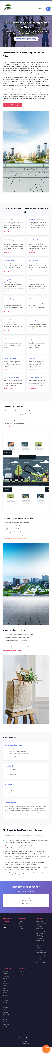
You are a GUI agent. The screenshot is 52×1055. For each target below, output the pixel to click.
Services (21, 926)
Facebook (21, 971)
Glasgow (5, 1009)
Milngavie (5, 990)
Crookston (5, 1002)
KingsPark (5, 1012)
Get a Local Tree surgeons (12, 105)
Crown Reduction (34, 240)
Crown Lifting (8, 320)
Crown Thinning (9, 299)
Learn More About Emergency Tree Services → (15, 538)
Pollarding (32, 358)
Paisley (4, 1029)
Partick (4, 985)
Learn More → (8, 232)
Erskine (4, 988)
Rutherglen (5, 1007)
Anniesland (5, 983)
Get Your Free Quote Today (26, 39)
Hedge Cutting (8, 280)
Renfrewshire (6, 978)
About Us (21, 924)
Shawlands (5, 1017)
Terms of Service (25, 1041)
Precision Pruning (9, 261)
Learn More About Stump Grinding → (13, 650)
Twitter (21, 973)
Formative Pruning (10, 358)
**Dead (31, 299)
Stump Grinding (9, 240)
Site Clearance (33, 280)
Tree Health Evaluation (11, 377)
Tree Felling (32, 320)
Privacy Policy (25, 1039)
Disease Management (35, 377)
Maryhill (5, 993)
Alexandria (5, 1021)
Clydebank (5, 971)
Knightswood (6, 981)
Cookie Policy (26, 1043)
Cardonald (5, 995)
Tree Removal (8, 219)
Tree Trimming (33, 261)
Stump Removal (9, 339)
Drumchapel (6, 976)
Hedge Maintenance (35, 339)
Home (20, 921)
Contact (21, 928)
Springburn (6, 1014)
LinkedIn (21, 974)
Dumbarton (6, 1005)
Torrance (5, 1026)
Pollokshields (6, 1024)
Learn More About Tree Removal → (12, 427)
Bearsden (5, 973)
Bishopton (5, 1000)
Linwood (5, 1019)
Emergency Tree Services (36, 219)
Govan (4, 997)
